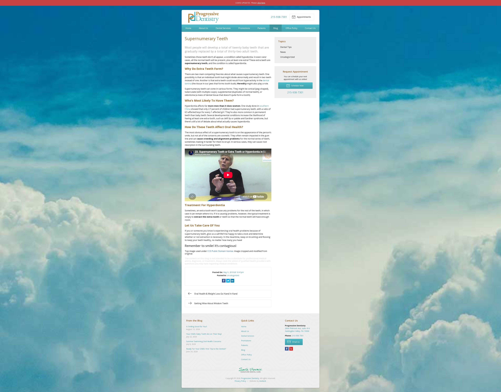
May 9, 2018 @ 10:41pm (233, 272)
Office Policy (291, 28)
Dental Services (223, 28)
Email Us (296, 342)
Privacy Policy (240, 381)
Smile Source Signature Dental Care (250, 370)
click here (261, 3)
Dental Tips (286, 47)
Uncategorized (233, 275)
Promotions (244, 28)
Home (188, 28)
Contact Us (310, 28)
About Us (203, 28)
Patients (262, 28)
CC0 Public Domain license (220, 251)
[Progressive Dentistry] (203, 17)
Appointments (303, 17)
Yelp (291, 349)
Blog (275, 28)
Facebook (287, 349)
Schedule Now (297, 85)
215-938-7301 (279, 17)
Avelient (262, 381)
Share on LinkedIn (232, 280)
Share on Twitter (228, 280)
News (283, 52)
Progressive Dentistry (250, 378)
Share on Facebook (224, 280)
